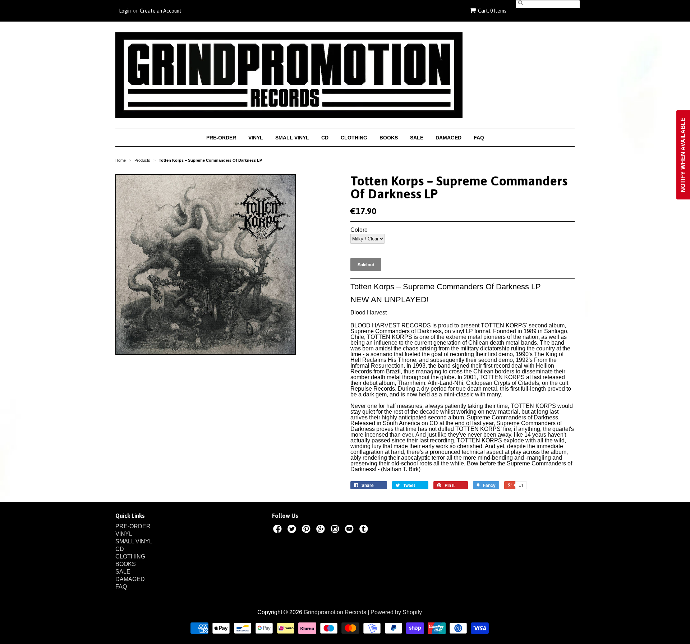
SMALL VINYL (292, 138)
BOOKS (389, 138)
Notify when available (683, 155)
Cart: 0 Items (492, 11)
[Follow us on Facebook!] (278, 530)
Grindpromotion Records (335, 612)
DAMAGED (448, 138)
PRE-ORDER (221, 138)
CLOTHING (354, 138)
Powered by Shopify (396, 612)
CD (324, 138)
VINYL (255, 138)
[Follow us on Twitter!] (293, 530)
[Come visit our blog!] (364, 530)
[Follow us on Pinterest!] (307, 530)
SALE (416, 138)
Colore (359, 230)
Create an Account (160, 11)
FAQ (479, 138)
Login (125, 11)
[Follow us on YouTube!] (350, 530)
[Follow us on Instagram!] (336, 530)
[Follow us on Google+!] (321, 530)
